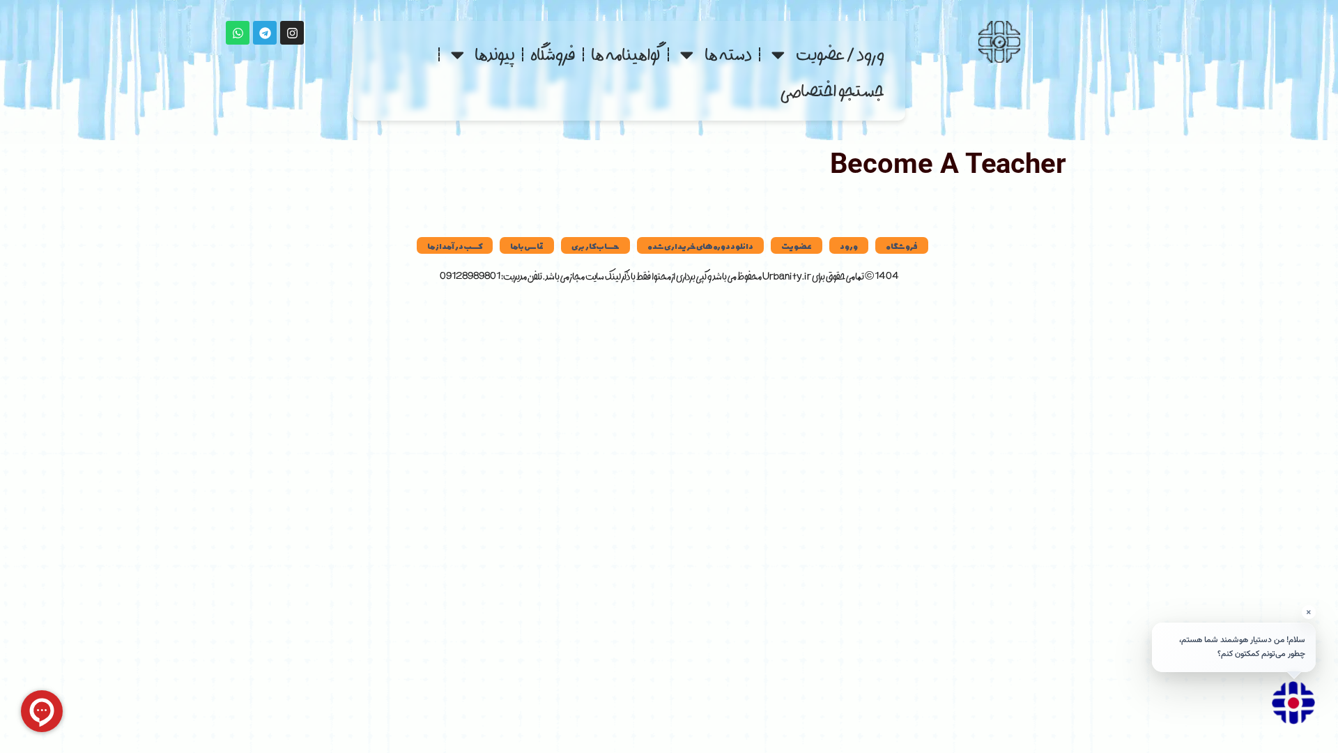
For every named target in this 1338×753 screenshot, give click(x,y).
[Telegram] (265, 33)
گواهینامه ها (626, 54)
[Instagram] (292, 33)
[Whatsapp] (237, 33)
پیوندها (495, 54)
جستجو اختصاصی (832, 91)
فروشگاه (553, 54)
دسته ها (728, 54)
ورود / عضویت (840, 54)
